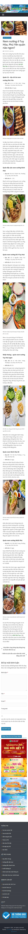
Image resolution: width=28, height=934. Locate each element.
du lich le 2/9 (5, 894)
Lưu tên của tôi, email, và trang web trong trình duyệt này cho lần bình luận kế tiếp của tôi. (13, 721)
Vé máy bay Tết (6, 846)
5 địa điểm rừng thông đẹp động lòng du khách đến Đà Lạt (14, 649)
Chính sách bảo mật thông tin (10, 872)
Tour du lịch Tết (6, 833)
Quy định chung (6, 859)
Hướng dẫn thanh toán (8, 865)
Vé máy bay (5, 897)
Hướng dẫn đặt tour (7, 862)
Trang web (4, 708)
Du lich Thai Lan (6, 887)
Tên (2, 694)
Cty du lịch (5, 884)
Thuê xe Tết (5, 840)
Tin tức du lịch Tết (7, 830)
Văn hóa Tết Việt (6, 843)
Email (3, 701)
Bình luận (4, 672)
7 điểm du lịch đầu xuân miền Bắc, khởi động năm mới (13, 655)
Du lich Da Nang (6, 890)
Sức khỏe (4, 849)
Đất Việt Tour (17, 635)
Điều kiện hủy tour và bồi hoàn (10, 875)
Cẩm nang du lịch (7, 37)
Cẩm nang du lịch (7, 836)
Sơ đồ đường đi (6, 868)
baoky (12, 51)
